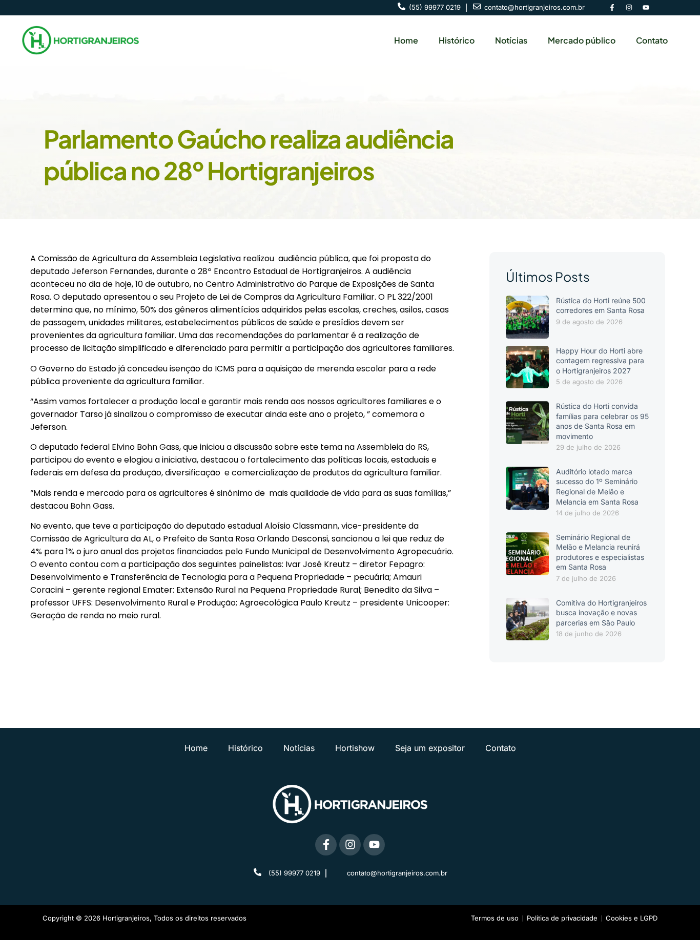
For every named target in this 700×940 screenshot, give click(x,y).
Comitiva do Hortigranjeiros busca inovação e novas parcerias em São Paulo (601, 612)
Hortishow (355, 748)
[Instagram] (628, 7)
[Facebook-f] (612, 7)
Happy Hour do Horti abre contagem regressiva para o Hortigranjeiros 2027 (600, 360)
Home (406, 40)
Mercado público (581, 40)
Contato (652, 40)
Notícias (511, 40)
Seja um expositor (430, 748)
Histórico (457, 40)
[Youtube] (645, 7)
